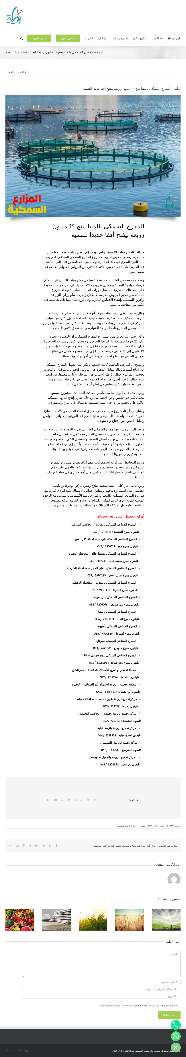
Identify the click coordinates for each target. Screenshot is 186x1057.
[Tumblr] (68, 800)
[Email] (49, 800)
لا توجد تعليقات (123, 825)
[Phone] (176, 1025)
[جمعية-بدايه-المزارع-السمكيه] (93, 96)
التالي (10, 72)
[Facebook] (95, 800)
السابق (20, 72)
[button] (21, 38)
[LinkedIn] (75, 800)
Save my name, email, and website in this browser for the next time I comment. (138, 1005)
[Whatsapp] (176, 1036)
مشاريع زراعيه (139, 825)
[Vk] (55, 800)
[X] (88, 800)
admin (170, 825)
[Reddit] (81, 800)
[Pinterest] (62, 800)
